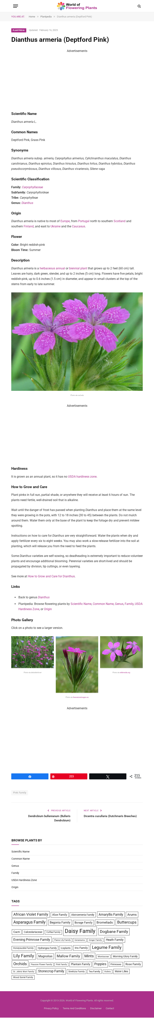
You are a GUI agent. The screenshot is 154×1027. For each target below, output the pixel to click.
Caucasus (78, 226)
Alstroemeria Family (82, 914)
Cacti (16, 932)
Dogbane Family (114, 931)
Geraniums (80, 940)
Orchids (20, 964)
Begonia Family (60, 922)
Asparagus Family (29, 922)
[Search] (139, 6)
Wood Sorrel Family (23, 977)
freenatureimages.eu (80, 697)
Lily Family (23, 955)
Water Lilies (121, 971)
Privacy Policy (51, 1008)
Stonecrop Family (51, 971)
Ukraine (55, 226)
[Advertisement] (77, 80)
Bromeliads (105, 922)
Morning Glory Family (125, 956)
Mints (89, 956)
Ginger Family (95, 940)
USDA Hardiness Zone (24, 880)
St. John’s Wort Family (23, 971)
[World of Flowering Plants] (77, 6)
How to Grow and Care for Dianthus (51, 576)
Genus (119, 604)
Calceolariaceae (33, 931)
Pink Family (19, 792)
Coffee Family (53, 932)
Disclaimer (96, 1008)
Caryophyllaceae (32, 187)
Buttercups (127, 922)
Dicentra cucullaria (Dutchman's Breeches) (110, 816)
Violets (107, 971)
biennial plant (78, 268)
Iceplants (66, 948)
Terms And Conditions (74, 1008)
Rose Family (133, 964)
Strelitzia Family (76, 971)
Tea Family (94, 971)
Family (129, 604)
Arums (132, 914)
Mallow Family (68, 956)
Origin (48, 609)
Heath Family (115, 940)
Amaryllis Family (111, 914)
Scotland (119, 221)
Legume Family (107, 947)
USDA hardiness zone (82, 476)
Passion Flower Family (41, 964)
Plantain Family (80, 964)
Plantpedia (19, 30)
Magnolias (45, 956)
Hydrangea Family (47, 948)
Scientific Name (81, 604)
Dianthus (27, 203)
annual (60, 268)
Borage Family (83, 922)
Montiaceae (103, 956)
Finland (29, 226)
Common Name (103, 604)
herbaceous (47, 268)
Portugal (83, 221)
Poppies (100, 964)
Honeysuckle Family (23, 948)
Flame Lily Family (62, 940)
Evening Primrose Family (31, 940)
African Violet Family (30, 914)
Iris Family (81, 948)
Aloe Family (59, 914)
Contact (110, 1008)
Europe (65, 221)
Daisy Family (80, 931)
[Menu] (15, 6)
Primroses (115, 964)
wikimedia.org (125, 672)
